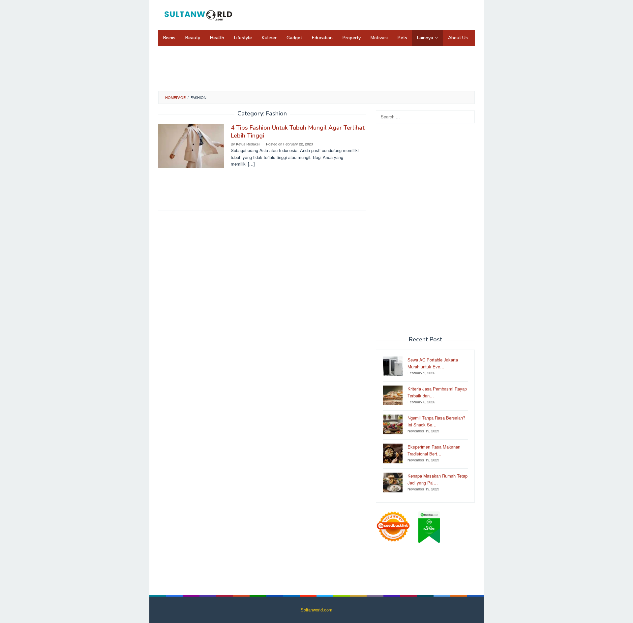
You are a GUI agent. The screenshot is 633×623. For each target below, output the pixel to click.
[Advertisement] (316, 67)
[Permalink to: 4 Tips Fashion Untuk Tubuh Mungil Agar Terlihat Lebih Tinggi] (191, 145)
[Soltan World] (199, 14)
